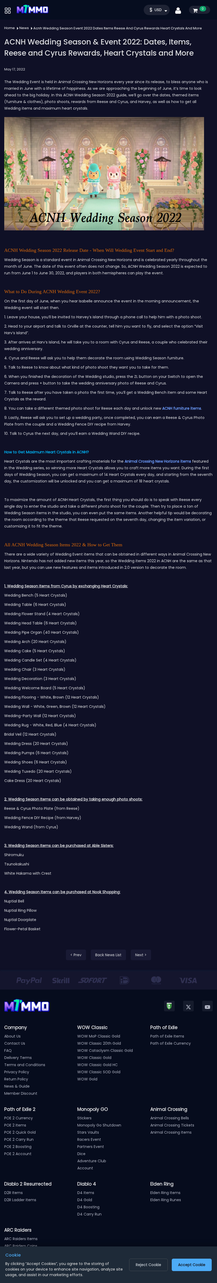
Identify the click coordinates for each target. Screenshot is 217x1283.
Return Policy (16, 1079)
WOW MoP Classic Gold (98, 1036)
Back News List (108, 955)
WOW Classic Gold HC (97, 1064)
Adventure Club (91, 1161)
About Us (12, 1036)
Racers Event (89, 1139)
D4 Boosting (88, 1207)
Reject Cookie (148, 1264)
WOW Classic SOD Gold (98, 1072)
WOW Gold (87, 1079)
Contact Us (14, 1043)
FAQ (8, 1050)
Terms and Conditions (24, 1064)
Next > (141, 955)
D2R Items (13, 1192)
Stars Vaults (88, 1132)
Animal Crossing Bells (169, 1118)
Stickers (84, 1118)
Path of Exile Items (167, 1036)
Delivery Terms (18, 1057)
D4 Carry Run (89, 1214)
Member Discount (20, 1093)
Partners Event (90, 1146)
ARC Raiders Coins (20, 1246)
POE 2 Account (17, 1153)
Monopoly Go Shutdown (99, 1125)
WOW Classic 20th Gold (99, 1043)
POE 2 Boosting (17, 1146)
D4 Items (85, 1192)
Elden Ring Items (165, 1192)
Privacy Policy (16, 1072)
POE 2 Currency (18, 1118)
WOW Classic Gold (94, 1057)
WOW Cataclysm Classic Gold (105, 1050)
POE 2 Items (15, 1125)
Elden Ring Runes (165, 1199)
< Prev (76, 955)
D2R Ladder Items (20, 1199)
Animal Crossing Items (171, 1132)
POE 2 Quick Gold (20, 1132)
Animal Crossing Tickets (172, 1125)
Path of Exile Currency (170, 1043)
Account (85, 1168)
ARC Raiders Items (21, 1238)
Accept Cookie (191, 1264)
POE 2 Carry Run (19, 1139)
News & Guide (17, 1086)
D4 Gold (84, 1199)
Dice (81, 1153)
